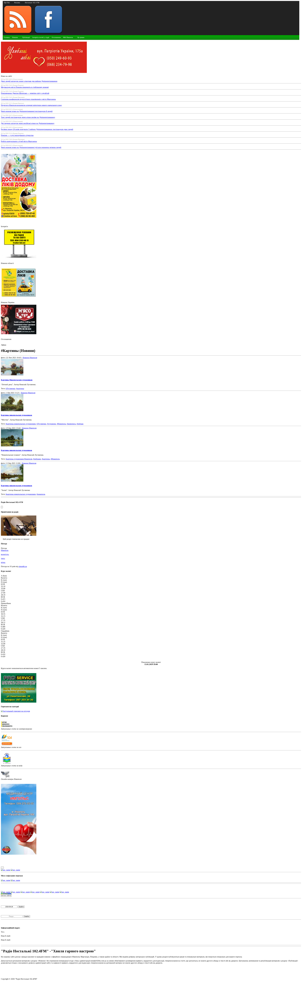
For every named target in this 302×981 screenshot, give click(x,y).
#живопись (71, 424)
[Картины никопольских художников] (151, 403)
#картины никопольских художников (21, 424)
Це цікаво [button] (80, 37)
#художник (51, 424)
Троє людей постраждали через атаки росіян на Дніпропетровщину (28, 117)
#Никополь (61, 424)
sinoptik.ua (23, 566)
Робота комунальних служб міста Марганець (19, 141)
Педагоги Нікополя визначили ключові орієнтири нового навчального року (31, 105)
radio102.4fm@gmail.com (11, 942)
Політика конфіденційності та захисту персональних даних (25, 971)
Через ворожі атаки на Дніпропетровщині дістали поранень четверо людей (31, 147)
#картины (20, 389)
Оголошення (56, 37)
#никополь (41, 494)
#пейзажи (37, 459)
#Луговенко (10, 389)
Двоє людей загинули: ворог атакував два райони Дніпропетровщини (29, 81)
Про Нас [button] (7, 3)
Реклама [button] (17, 3)
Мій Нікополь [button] (68, 37)
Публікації (26, 37)
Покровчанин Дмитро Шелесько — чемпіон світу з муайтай (25, 93)
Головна (7, 37)
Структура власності (9, 975)
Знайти (21, 907)
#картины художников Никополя (19, 459)
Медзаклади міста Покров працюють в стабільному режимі (25, 87)
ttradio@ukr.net (17, 936)
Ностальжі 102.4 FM (32, 3)
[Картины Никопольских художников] (151, 367)
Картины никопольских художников (16, 415)
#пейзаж (80, 424)
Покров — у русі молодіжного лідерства (17, 135)
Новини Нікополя (30, 358)
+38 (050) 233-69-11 (13, 932)
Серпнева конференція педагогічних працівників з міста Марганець (28, 99)
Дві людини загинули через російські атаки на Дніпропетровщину (27, 123)
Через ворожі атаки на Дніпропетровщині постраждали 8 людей (26, 111)
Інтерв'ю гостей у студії (40, 37)
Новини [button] (15, 37)
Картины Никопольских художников (16, 380)
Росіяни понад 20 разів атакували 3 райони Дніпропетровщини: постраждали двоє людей (37, 129)
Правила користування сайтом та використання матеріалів (24, 967)
